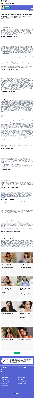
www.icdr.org (3, 197)
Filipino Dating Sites (4, 385)
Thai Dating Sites (4, 383)
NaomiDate (4, 371)
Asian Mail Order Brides (21, 369)
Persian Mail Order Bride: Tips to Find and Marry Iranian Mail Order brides (8, 315)
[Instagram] (17, 393)
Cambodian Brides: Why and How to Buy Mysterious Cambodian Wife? (25, 290)
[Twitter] (19, 393)
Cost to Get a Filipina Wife (22, 383)
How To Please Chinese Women (22, 381)
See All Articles (20, 385)
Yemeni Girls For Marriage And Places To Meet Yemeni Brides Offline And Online (8, 266)
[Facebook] (14, 393)
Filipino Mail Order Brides (22, 373)
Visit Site (7, 8)
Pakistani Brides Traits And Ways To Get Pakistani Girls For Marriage (8, 341)
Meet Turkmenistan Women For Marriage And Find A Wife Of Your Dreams (8, 290)
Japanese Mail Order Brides (22, 375)
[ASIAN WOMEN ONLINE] (4, 1)
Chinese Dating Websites (5, 381)
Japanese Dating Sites (4, 379)
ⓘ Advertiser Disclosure (30, 10)
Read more (3, 273)
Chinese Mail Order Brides (22, 371)
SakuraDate (5, 369)
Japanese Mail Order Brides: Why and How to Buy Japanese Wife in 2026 (25, 266)
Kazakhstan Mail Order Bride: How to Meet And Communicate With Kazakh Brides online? (25, 315)
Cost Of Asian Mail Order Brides (23, 379)
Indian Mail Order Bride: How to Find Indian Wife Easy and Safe (25, 341)
